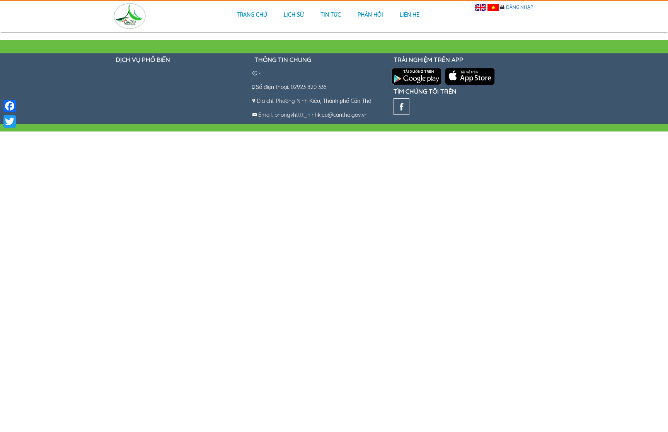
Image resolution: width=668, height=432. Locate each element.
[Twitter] (9, 121)
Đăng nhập (519, 7)
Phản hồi (370, 14)
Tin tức (330, 14)
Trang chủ (252, 14)
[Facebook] (401, 108)
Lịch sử (294, 14)
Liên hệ (409, 14)
